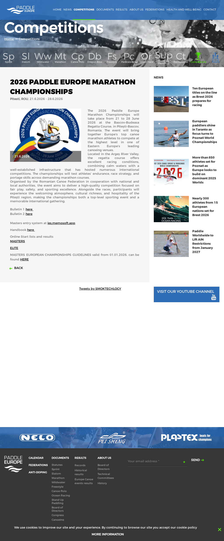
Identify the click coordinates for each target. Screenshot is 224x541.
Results (121, 9)
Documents (105, 9)
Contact (209, 9)
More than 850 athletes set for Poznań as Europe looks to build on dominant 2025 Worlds (204, 170)
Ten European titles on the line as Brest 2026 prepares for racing (204, 96)
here (29, 209)
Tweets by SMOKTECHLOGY (100, 289)
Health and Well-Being (183, 9)
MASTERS (17, 241)
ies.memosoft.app (61, 223)
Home (57, 9)
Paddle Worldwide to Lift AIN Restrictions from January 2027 (203, 241)
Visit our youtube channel (185, 291)
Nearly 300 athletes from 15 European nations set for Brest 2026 (205, 206)
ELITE (14, 248)
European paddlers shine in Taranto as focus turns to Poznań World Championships (204, 131)
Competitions (84, 9)
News (67, 9)
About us (136, 9)
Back (18, 268)
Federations (154, 9)
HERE (24, 259)
